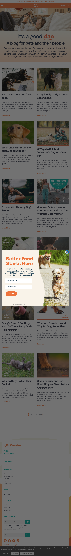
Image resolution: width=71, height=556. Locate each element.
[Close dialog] (67, 251)
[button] (18, 296)
